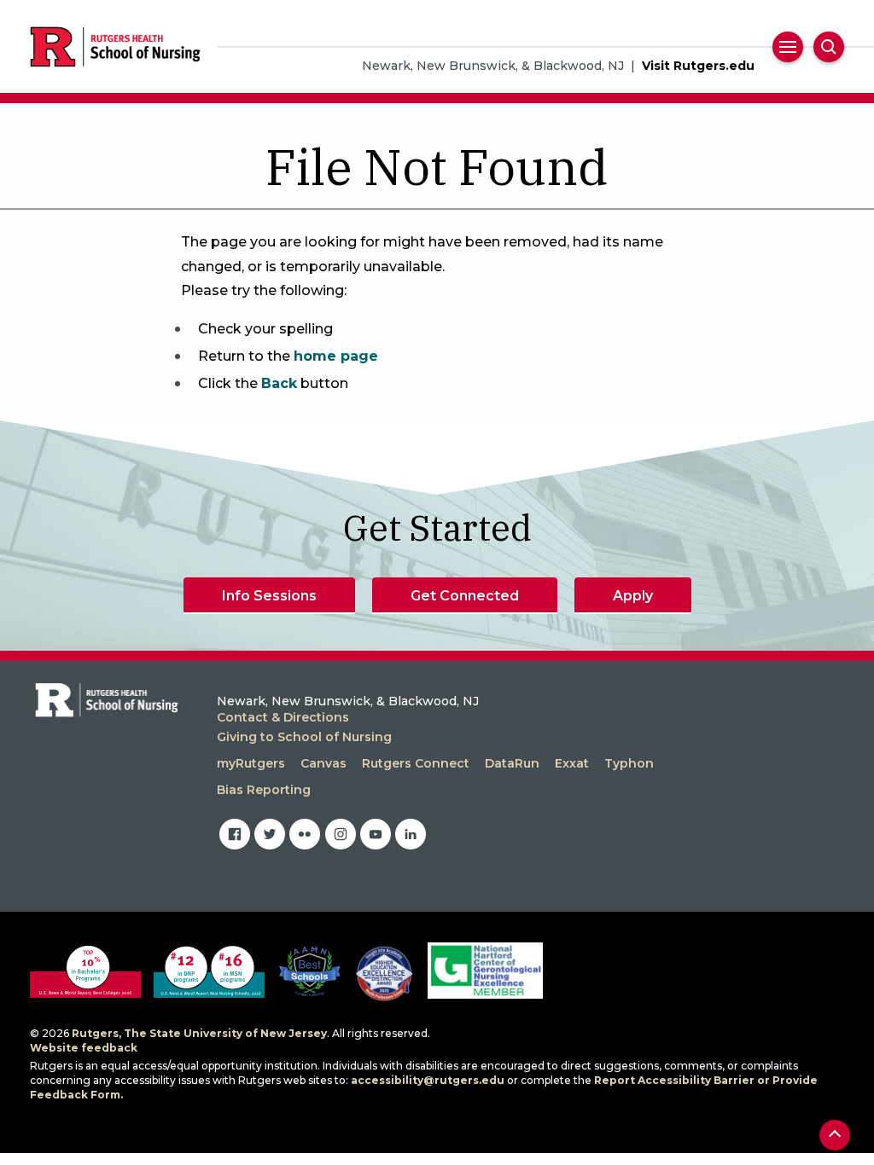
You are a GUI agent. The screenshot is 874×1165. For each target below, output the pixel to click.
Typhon (629, 763)
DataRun (512, 763)
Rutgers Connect (415, 763)
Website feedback (83, 1047)
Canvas (323, 763)
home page (336, 356)
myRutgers (251, 763)
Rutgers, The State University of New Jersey (199, 1033)
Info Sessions (269, 596)
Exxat (572, 763)
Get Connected (465, 596)
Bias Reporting (264, 789)
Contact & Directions (283, 717)
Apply (633, 596)
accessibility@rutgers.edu (427, 1080)
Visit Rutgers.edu (698, 65)
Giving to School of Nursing (304, 737)
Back (279, 383)
